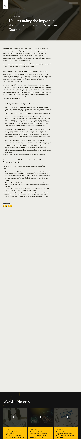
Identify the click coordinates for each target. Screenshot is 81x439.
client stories (36, 2)
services (26, 2)
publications (45, 2)
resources (55, 2)
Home (20, 2)
